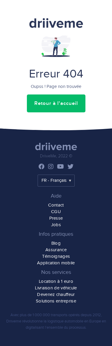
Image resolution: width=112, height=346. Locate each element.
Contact (56, 205)
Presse (56, 218)
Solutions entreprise (56, 301)
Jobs (56, 224)
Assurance (56, 249)
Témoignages (56, 256)
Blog (56, 243)
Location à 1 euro (56, 281)
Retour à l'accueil (56, 103)
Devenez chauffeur (56, 294)
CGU (56, 211)
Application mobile (56, 263)
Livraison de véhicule (56, 288)
